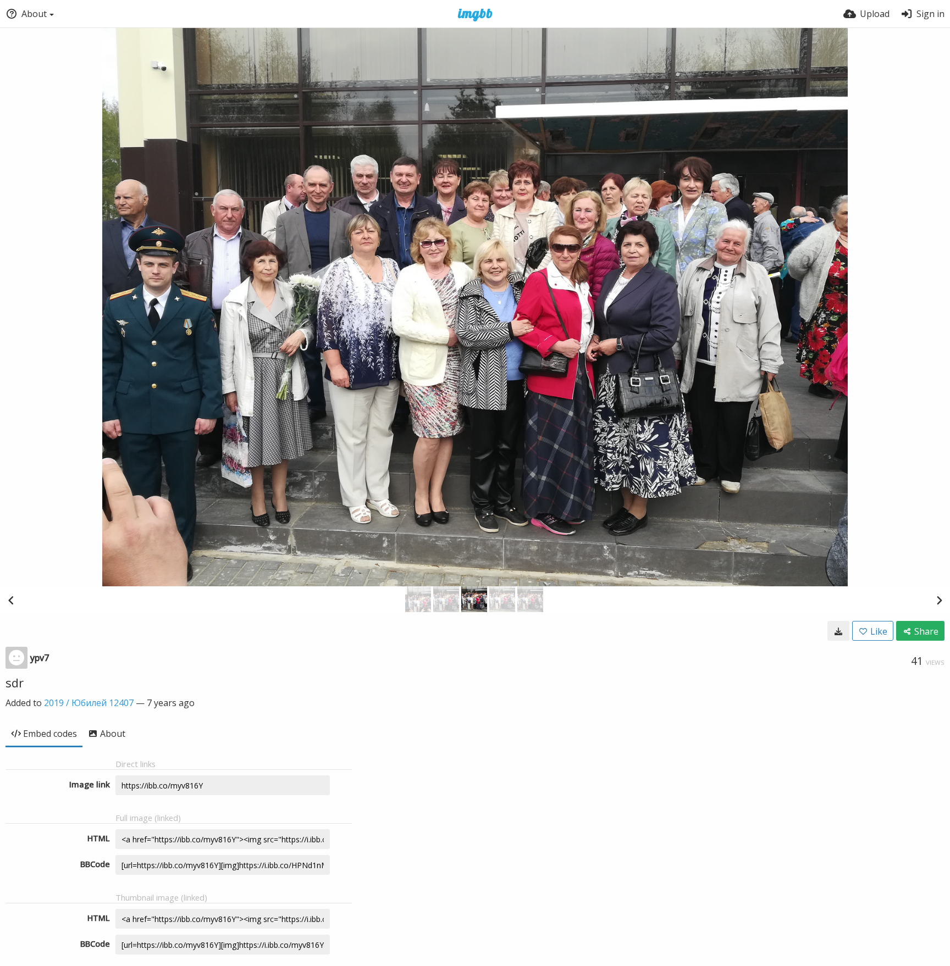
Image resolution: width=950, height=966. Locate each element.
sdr (14, 682)
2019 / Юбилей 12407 (89, 703)
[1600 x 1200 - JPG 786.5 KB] (838, 631)
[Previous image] (11, 600)
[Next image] (939, 600)
